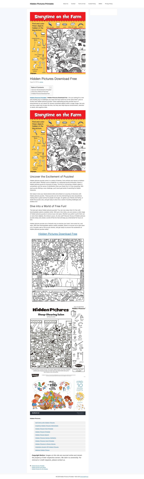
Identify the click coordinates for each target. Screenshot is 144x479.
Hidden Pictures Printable (42, 4)
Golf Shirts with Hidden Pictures (45, 422)
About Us (65, 3)
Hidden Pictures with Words (39, 467)
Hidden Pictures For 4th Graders (40, 469)
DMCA (100, 3)
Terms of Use (81, 3)
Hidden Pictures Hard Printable (44, 441)
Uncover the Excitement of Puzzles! (41, 89)
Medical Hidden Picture (42, 450)
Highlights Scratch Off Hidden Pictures (47, 447)
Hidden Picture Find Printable (44, 429)
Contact (73, 3)
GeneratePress (84, 476)
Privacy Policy (108, 3)
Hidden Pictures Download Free (41, 93)
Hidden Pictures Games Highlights (45, 438)
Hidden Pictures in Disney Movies (45, 444)
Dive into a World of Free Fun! (40, 91)
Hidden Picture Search (42, 435)
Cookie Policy (92, 3)
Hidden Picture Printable (42, 432)
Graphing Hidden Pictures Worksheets (46, 426)
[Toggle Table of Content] (49, 87)
